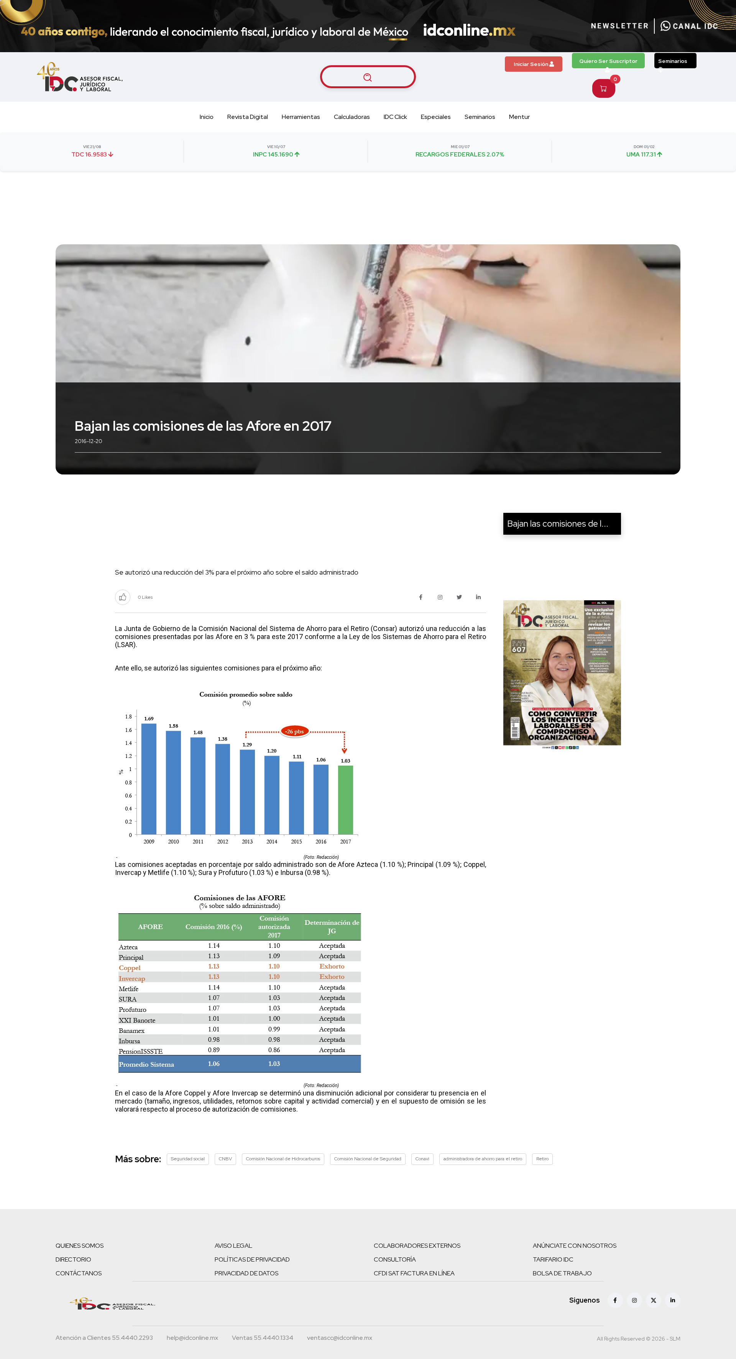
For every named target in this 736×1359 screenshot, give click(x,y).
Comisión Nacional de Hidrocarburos (283, 1159)
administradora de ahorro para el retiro (483, 1159)
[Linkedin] (672, 1300)
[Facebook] (615, 1300)
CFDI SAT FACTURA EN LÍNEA (414, 1273)
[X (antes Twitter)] (653, 1300)
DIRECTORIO (73, 1259)
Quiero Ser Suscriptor (608, 61)
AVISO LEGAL (233, 1246)
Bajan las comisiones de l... (557, 523)
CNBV (225, 1159)
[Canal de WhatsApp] (689, 26)
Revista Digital (247, 117)
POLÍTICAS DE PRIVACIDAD (252, 1259)
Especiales (436, 117)
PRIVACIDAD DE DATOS (246, 1273)
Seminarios (672, 61)
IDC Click (395, 117)
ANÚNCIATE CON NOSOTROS (574, 1246)
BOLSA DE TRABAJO (562, 1273)
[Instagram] (634, 1300)
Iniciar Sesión (531, 64)
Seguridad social (188, 1159)
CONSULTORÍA (395, 1259)
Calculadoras (352, 117)
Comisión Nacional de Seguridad (367, 1159)
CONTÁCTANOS (79, 1273)
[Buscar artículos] (368, 76)
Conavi (422, 1159)
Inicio (207, 117)
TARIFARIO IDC (553, 1259)
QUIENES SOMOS (80, 1246)
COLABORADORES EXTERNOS (417, 1246)
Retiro (542, 1159)
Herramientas (301, 117)
